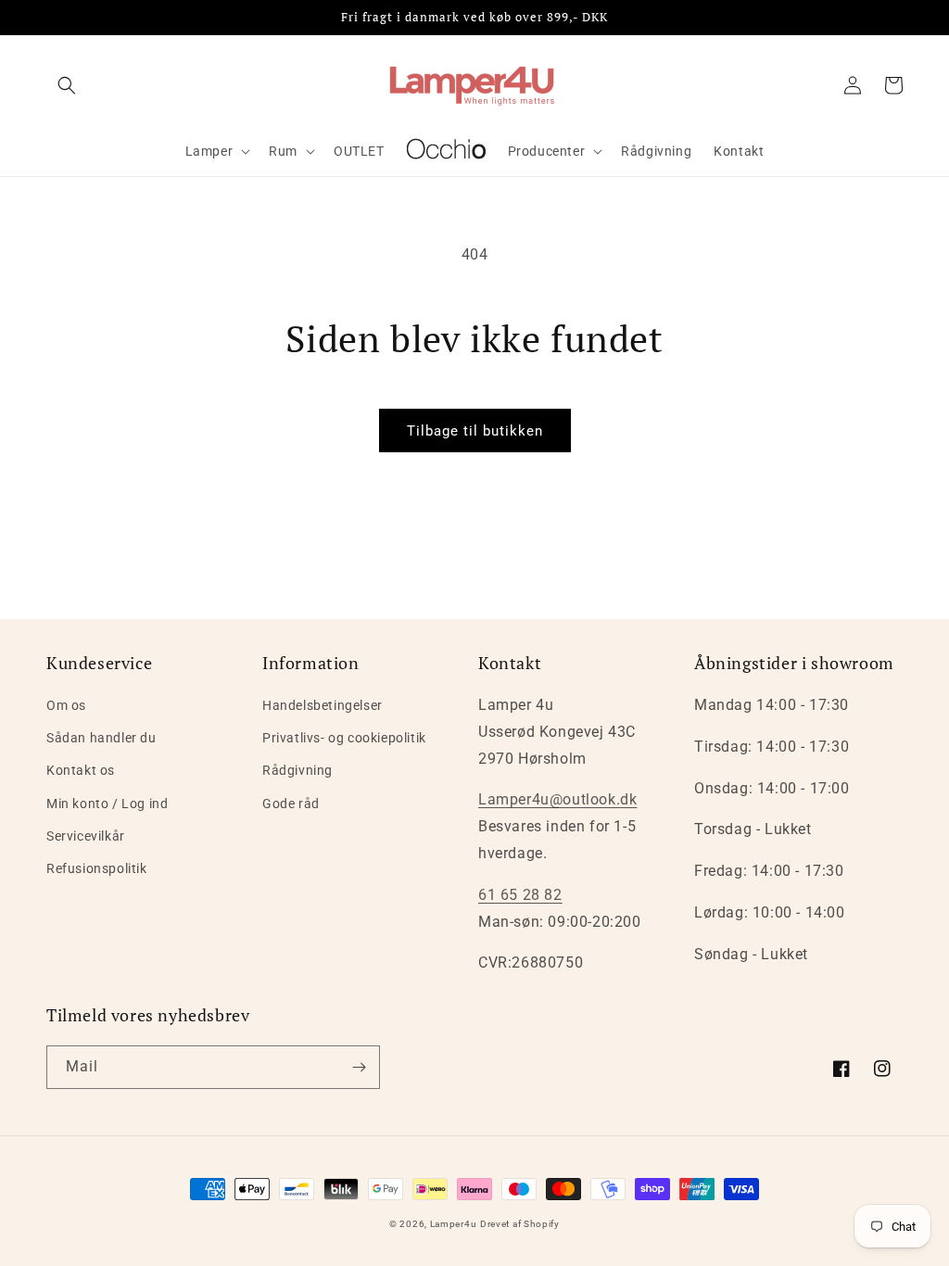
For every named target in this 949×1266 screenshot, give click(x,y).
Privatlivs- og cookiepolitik (344, 737)
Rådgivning (297, 770)
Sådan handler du (101, 737)
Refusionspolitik (96, 868)
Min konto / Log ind (107, 803)
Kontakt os (80, 770)
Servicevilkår (85, 836)
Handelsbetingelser (322, 705)
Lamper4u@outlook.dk (557, 799)
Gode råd (291, 803)
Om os (66, 705)
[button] (66, 85)
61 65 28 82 (520, 895)
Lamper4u (453, 1224)
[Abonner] (358, 1067)
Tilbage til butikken (475, 431)
